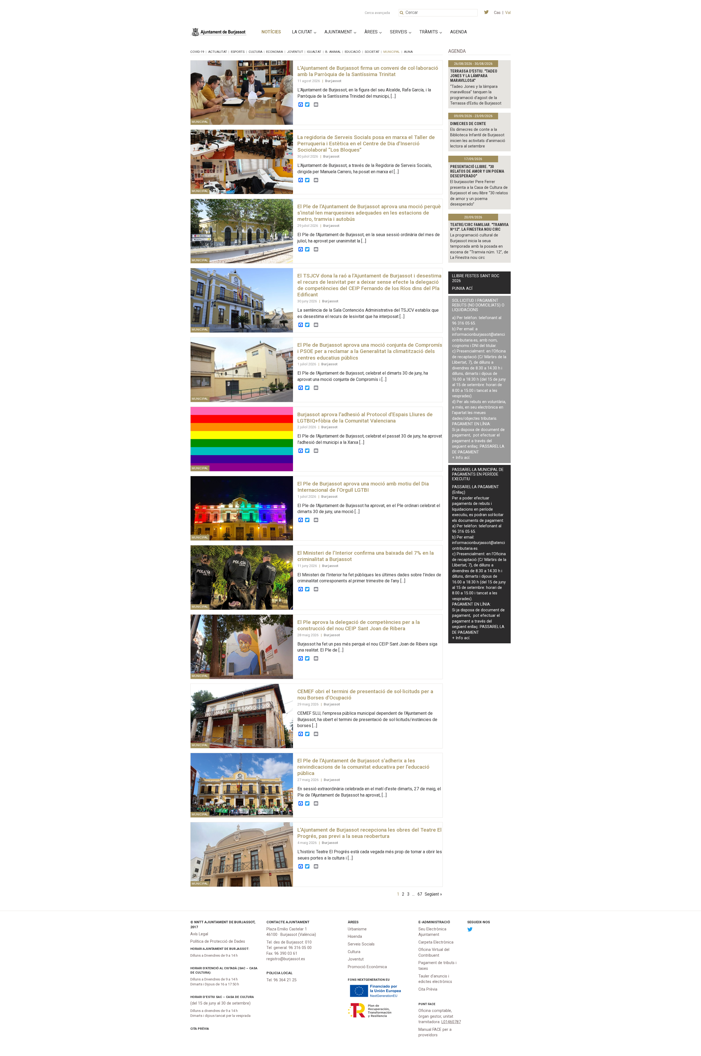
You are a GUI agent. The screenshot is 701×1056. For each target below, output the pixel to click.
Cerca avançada (377, 13)
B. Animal (333, 52)
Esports (238, 52)
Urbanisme (357, 929)
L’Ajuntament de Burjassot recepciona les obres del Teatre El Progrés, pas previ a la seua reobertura (369, 833)
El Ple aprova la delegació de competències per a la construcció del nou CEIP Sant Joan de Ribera (358, 625)
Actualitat (217, 52)
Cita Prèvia (199, 1029)
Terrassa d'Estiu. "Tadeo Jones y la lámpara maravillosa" (473, 76)
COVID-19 (197, 52)
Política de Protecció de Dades (217, 941)
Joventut (295, 52)
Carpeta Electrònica (435, 942)
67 (420, 894)
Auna (408, 52)
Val (508, 12)
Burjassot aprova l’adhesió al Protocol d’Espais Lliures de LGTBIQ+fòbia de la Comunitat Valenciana (365, 417)
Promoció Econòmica (367, 967)
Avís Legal (199, 934)
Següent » (433, 894)
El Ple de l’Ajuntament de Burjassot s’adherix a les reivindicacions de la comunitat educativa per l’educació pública (363, 766)
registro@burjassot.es (285, 959)
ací (466, 457)
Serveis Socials (361, 944)
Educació (353, 52)
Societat (372, 52)
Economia (274, 52)
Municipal (391, 52)
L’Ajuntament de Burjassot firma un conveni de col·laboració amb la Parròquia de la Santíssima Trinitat (367, 71)
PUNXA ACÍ (462, 288)
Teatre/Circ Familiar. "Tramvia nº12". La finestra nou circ (479, 227)
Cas (497, 12)
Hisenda (355, 936)
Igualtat (314, 52)
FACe (431, 1004)
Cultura (255, 52)
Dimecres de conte (468, 123)
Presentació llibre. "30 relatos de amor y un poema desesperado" (477, 171)
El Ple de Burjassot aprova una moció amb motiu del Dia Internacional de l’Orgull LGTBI (363, 487)
